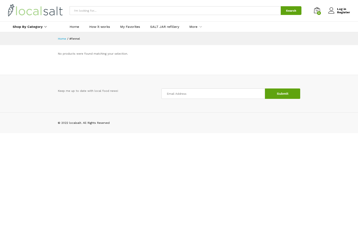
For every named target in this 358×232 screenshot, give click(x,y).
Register (343, 12)
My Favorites (130, 26)
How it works (99, 26)
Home (74, 26)
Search (291, 10)
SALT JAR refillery (164, 26)
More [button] (193, 26)
